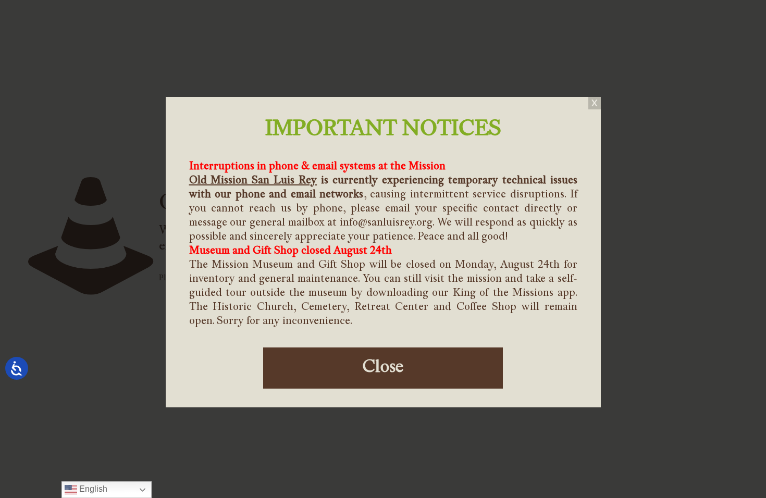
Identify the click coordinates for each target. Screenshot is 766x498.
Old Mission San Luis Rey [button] (253, 180)
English (92, 488)
